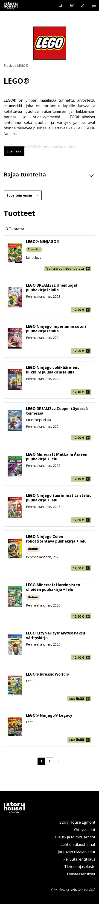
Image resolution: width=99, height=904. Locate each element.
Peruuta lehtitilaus (79, 859)
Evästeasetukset (81, 874)
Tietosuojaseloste (79, 866)
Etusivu (9, 65)
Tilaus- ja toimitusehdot (74, 837)
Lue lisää (14, 151)
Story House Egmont (77, 822)
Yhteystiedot (84, 829)
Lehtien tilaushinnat (78, 844)
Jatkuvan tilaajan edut (76, 851)
